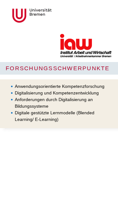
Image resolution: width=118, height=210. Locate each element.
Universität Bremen (52, 16)
